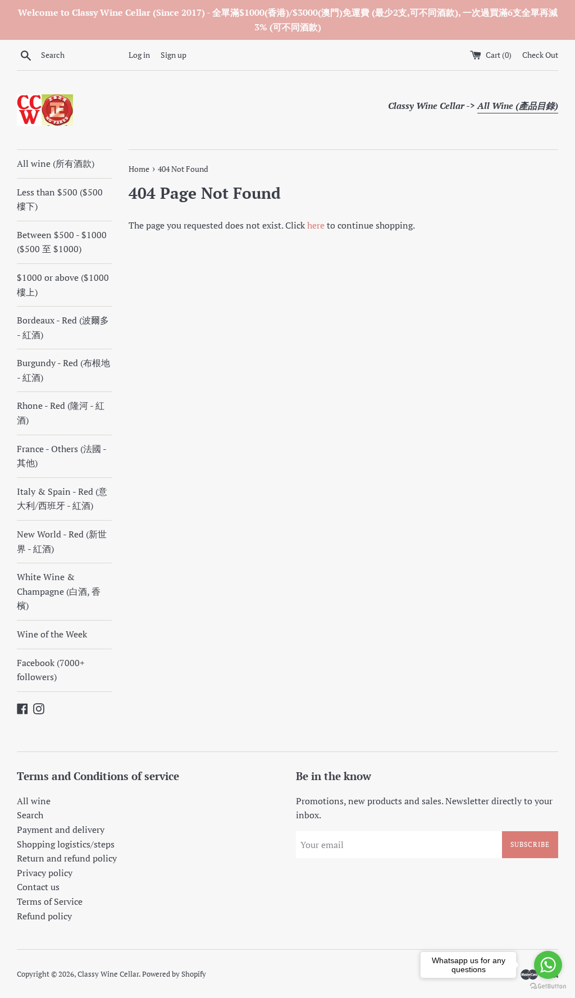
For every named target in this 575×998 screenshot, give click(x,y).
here (316, 225)
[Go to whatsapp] (548, 965)
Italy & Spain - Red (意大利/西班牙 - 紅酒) (62, 498)
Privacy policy (44, 873)
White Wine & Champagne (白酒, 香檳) (59, 591)
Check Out (540, 54)
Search (30, 815)
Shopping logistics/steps (66, 844)
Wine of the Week (52, 634)
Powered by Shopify (174, 974)
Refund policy (44, 916)
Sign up (173, 54)
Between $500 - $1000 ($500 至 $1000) (62, 242)
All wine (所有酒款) (55, 163)
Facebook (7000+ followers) (51, 670)
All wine (34, 801)
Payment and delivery (60, 829)
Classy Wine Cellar (108, 974)
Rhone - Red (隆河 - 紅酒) (60, 412)
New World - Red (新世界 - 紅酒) (62, 541)
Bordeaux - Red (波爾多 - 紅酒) (63, 327)
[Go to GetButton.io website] (548, 986)
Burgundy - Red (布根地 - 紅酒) (63, 370)
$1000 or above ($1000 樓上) (63, 284)
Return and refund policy (67, 858)
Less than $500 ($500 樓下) (60, 199)
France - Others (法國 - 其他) (61, 456)
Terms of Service (50, 901)
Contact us (38, 887)
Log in (139, 54)
